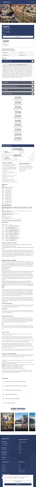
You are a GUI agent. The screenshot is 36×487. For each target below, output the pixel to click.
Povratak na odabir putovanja (8, 48)
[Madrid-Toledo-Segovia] (7, 422)
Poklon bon (4, 42)
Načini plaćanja (5, 45)
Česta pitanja (23, 55)
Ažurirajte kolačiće (18, 481)
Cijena (22, 52)
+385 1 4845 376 (5, 445)
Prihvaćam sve (18, 484)
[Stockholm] (21, 422)
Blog (19, 464)
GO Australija (4, 469)
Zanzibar (20, 453)
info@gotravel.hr (4, 449)
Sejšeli (20, 447)
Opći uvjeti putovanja (22, 471)
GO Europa (3, 471)
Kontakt (20, 468)
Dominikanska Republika (22, 442)
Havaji (20, 451)
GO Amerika (4, 466)
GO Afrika (3, 468)
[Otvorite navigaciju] (2, 2)
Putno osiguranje (5, 44)
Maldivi (20, 443)
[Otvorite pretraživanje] (29, 2)
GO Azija (3, 464)
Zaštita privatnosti (21, 469)
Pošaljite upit (18, 36)
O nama (20, 466)
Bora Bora (20, 445)
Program (5, 52)
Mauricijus (20, 449)
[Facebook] (2, 459)
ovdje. (23, 477)
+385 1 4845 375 (5, 443)
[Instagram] (33, 2)
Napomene (6, 55)
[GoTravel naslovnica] (9, 439)
